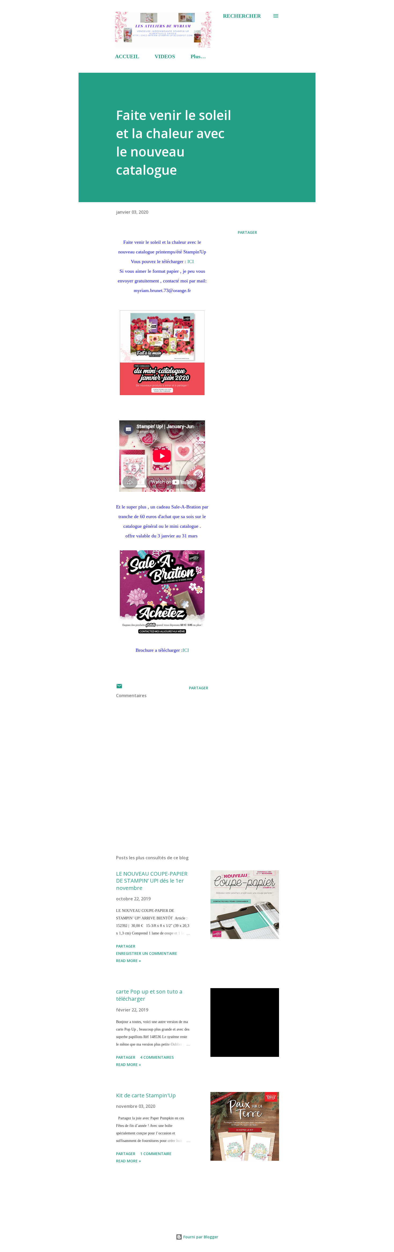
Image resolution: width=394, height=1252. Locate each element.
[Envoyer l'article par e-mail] (119, 687)
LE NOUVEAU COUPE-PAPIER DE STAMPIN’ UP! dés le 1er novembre (151, 880)
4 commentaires (157, 1057)
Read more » (128, 960)
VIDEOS (165, 56)
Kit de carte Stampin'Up (146, 1095)
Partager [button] (247, 232)
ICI (190, 261)
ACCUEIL (127, 56)
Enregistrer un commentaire (146, 953)
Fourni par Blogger (200, 1236)
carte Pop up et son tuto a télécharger (149, 995)
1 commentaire (156, 1153)
